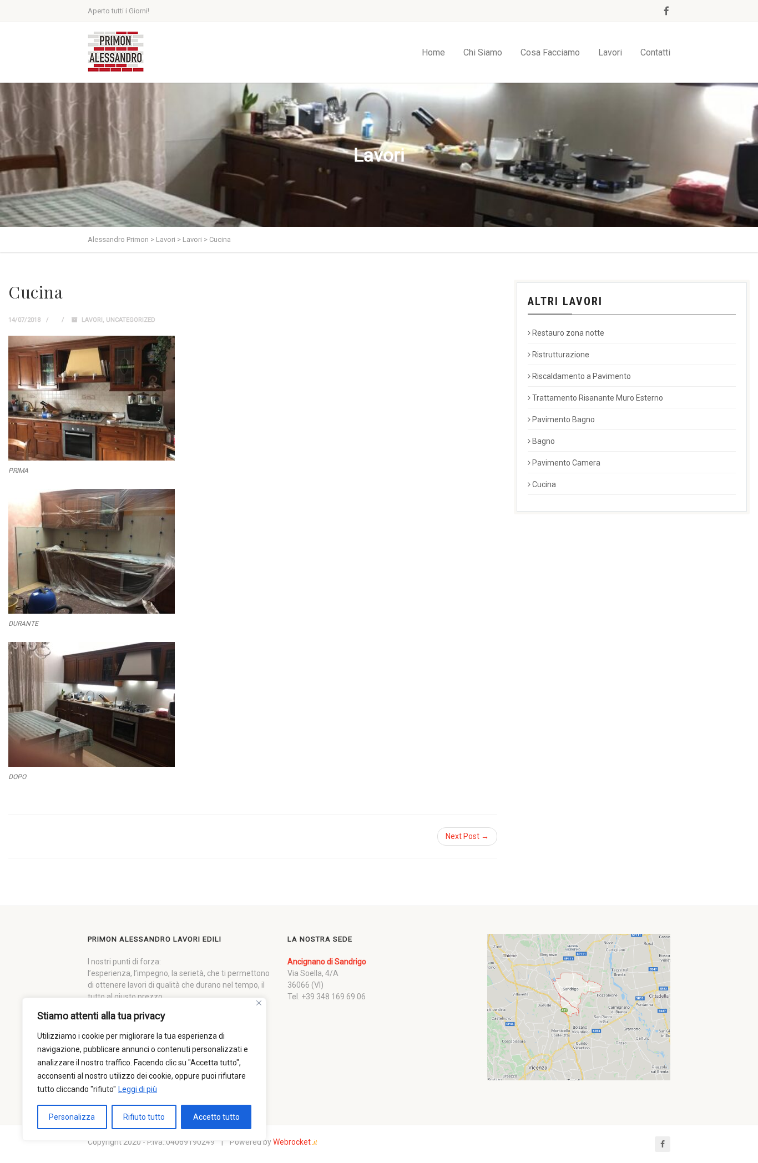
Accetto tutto (216, 1117)
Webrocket (295, 1141)
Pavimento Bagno (563, 419)
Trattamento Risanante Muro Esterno (597, 397)
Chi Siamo (482, 52)
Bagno (543, 441)
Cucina (544, 484)
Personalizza (72, 1117)
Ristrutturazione (560, 354)
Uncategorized (130, 319)
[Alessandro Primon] (116, 52)
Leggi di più (137, 1089)
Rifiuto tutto (144, 1117)
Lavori (610, 52)
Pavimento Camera (566, 462)
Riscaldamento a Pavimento (581, 376)
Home (433, 52)
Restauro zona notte (568, 332)
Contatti (655, 52)
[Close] (258, 1002)
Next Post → (467, 836)
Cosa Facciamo (550, 52)
